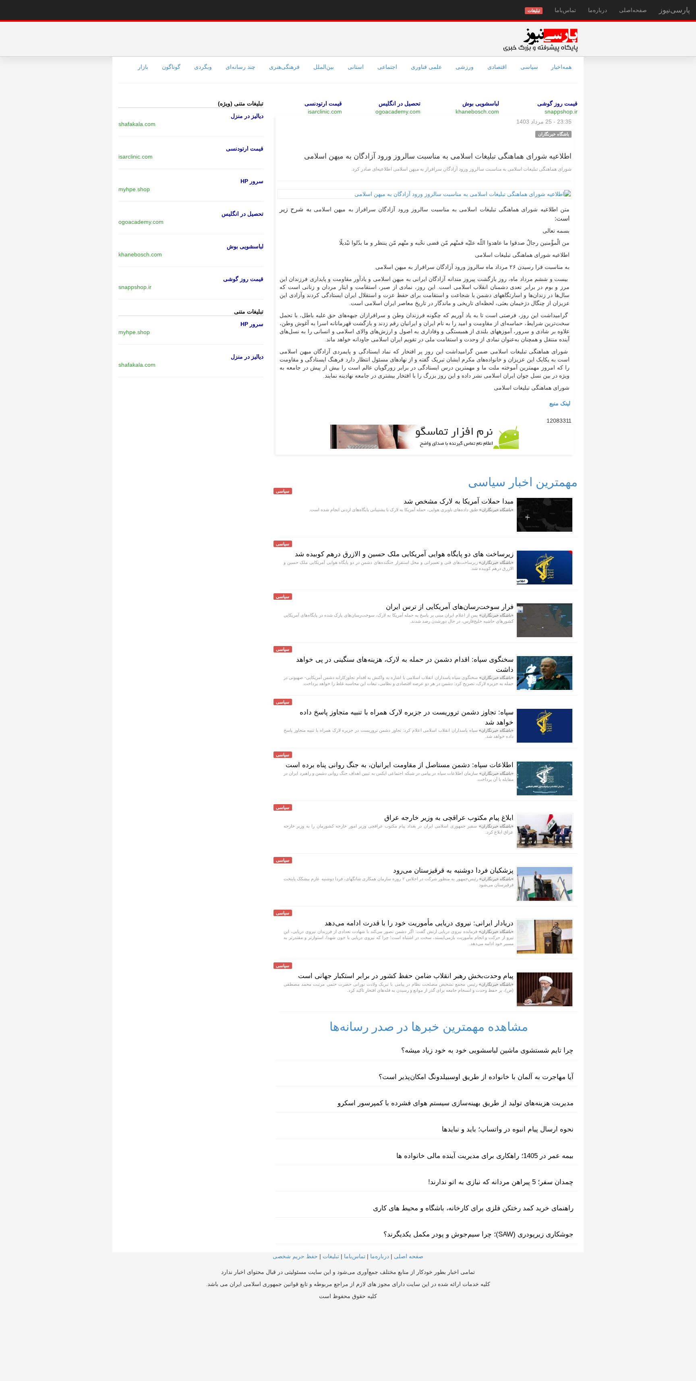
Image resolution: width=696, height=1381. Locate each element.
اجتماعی (387, 67)
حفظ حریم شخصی (295, 1256)
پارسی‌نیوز (674, 10)
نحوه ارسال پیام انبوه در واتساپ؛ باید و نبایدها (508, 1129)
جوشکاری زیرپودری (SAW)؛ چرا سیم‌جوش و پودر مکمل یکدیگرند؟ (478, 1234)
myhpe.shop (134, 189)
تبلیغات (331, 1256)
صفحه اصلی (408, 1256)
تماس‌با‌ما (565, 10)
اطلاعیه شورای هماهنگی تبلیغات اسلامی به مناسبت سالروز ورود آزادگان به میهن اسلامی (438, 156)
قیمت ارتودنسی (323, 103)
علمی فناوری (426, 67)
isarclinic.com (325, 111)
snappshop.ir (561, 111)
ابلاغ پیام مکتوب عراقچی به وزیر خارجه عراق (449, 818)
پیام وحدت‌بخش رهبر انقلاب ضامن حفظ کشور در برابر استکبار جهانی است (406, 976)
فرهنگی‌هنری (284, 67)
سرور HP (251, 181)
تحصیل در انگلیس (399, 103)
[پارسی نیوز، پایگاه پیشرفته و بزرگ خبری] (540, 40)
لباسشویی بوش (480, 103)
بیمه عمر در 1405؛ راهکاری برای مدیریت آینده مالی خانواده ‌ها (485, 1156)
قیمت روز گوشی (557, 103)
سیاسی (529, 67)
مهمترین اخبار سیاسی (523, 482)
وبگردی (203, 67)
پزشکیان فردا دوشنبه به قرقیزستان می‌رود (453, 870)
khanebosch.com (477, 111)
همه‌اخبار (561, 67)
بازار (143, 67)
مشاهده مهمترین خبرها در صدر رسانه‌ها (428, 1026)
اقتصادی (497, 67)
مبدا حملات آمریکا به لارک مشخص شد (459, 501)
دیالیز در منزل (247, 116)
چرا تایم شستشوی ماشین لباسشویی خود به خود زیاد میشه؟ (487, 1050)
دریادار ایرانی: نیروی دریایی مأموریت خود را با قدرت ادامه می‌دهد (419, 923)
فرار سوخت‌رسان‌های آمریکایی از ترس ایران (450, 607)
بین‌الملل (323, 67)
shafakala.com (136, 124)
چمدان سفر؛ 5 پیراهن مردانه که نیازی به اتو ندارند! (501, 1182)
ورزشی (465, 67)
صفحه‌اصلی (633, 10)
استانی (356, 67)
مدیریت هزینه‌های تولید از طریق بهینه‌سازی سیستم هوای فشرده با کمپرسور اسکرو (456, 1103)
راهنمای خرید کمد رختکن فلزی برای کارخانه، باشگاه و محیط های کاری (473, 1208)
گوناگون (171, 67)
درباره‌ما (597, 10)
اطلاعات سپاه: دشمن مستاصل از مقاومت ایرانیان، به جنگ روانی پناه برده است (400, 765)
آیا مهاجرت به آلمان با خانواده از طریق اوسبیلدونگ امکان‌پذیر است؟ (476, 1077)
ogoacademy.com (397, 111)
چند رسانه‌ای (240, 67)
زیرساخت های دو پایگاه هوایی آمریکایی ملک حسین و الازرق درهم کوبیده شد (404, 554)
